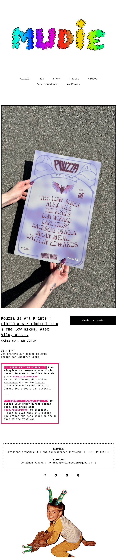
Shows (57, 79)
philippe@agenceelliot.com (62, 452)
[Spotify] (78, 475)
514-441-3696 (97, 452)
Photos (74, 79)
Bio (41, 79)
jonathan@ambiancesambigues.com (71, 463)
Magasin (25, 79)
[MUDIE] (58, 36)
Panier (76, 84)
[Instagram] (44, 475)
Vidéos (92, 79)
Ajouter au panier (93, 320)
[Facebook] (55, 475)
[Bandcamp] (67, 475)
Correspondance (47, 84)
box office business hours (23, 416)
